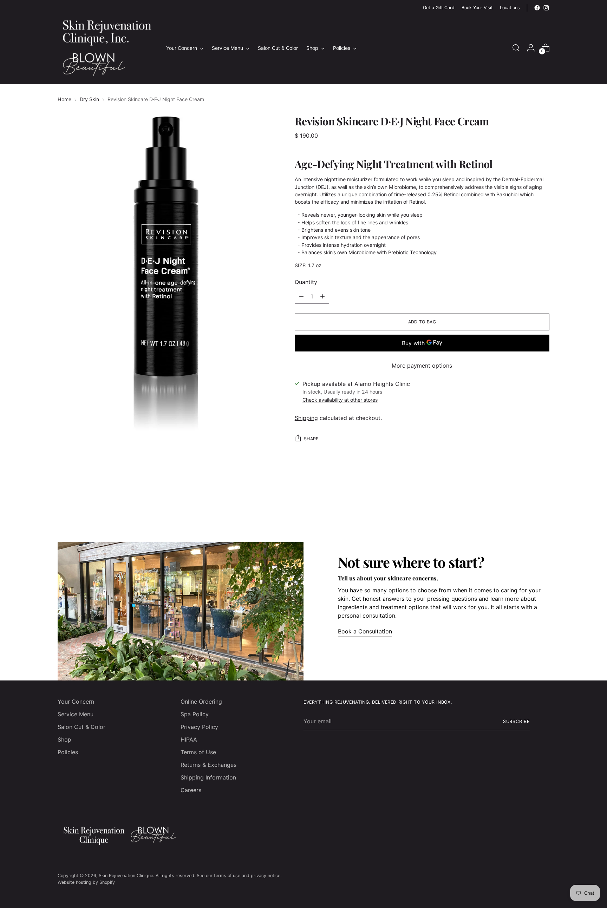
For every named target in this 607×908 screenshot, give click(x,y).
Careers (191, 790)
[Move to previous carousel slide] (527, 504)
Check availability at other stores (340, 400)
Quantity (306, 281)
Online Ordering (201, 701)
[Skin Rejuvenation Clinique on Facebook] (537, 8)
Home (64, 99)
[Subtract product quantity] (301, 296)
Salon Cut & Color (81, 726)
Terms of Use (198, 752)
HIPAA (189, 739)
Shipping (306, 417)
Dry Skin (89, 99)
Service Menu (75, 714)
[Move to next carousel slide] (543, 504)
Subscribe (516, 721)
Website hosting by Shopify (86, 882)
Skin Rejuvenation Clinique (126, 875)
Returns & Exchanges (208, 764)
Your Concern (76, 701)
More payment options (422, 365)
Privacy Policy (199, 726)
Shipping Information (208, 777)
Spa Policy (195, 714)
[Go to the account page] (531, 48)
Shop (64, 739)
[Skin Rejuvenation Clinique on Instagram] (546, 8)
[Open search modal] (516, 48)
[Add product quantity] (322, 296)
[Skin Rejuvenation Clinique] (107, 47)
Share (311, 438)
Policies (68, 752)
